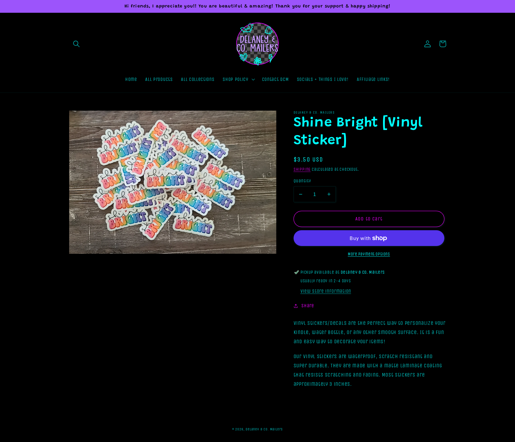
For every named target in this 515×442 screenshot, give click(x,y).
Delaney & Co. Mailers (264, 429)
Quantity (302, 181)
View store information (325, 291)
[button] (76, 43)
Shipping (302, 169)
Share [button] (307, 305)
